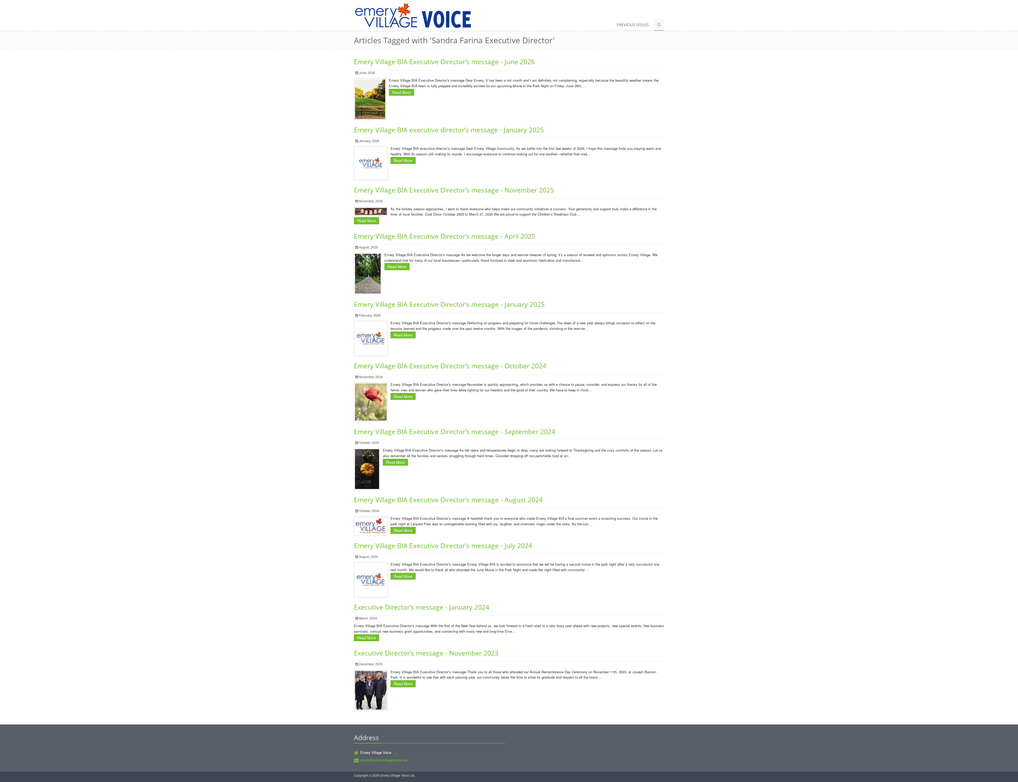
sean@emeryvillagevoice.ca (384, 760)
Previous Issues (633, 24)
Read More (401, 92)
